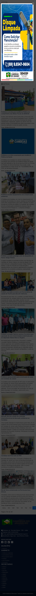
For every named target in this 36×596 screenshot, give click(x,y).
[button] (33, 4)
